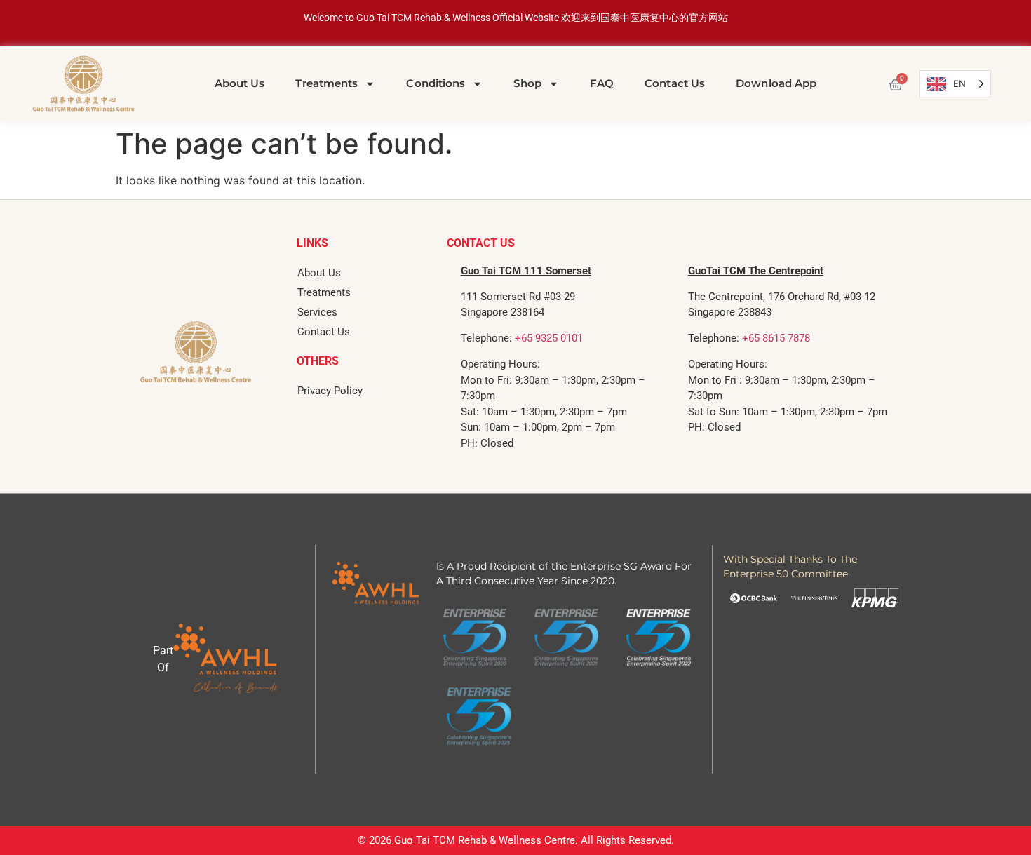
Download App (776, 83)
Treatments (326, 83)
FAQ (602, 83)
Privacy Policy (330, 390)
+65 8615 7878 (776, 338)
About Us (240, 83)
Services (317, 312)
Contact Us (675, 83)
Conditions (435, 83)
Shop (527, 83)
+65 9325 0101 (549, 338)
